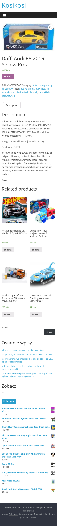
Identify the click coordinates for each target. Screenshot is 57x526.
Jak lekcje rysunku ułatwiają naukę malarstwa (23, 350)
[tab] (12, 105)
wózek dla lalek (29, 92)
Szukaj (5, 327)
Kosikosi (14, 5)
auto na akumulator (29, 88)
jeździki (45, 88)
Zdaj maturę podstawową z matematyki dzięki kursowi (27, 354)
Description (12, 105)
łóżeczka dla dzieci (11, 92)
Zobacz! (8, 76)
